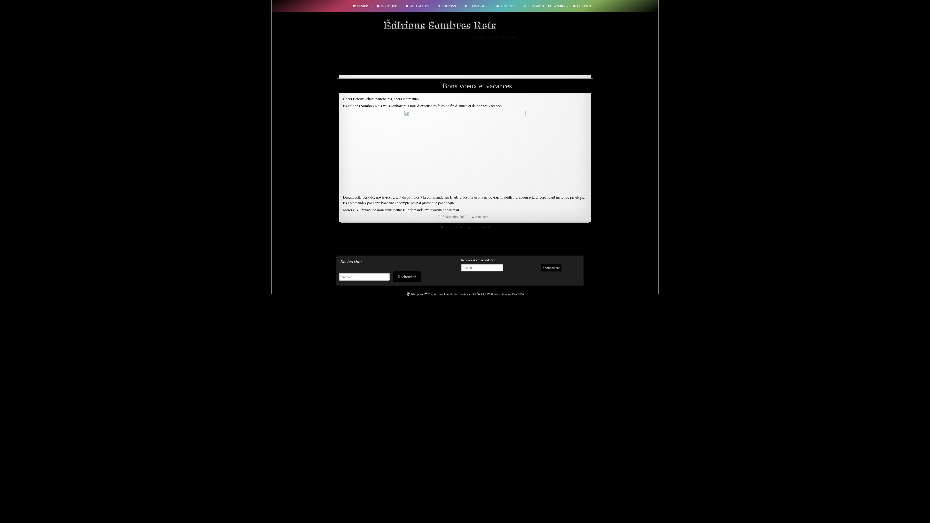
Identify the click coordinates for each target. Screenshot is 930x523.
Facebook (560, 6)
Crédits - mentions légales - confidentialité (452, 294)
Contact (584, 6)
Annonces (481, 216)
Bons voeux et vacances (477, 86)
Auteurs (508, 6)
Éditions (449, 6)
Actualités (419, 6)
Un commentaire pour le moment (467, 227)
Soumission (478, 6)
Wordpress (417, 294)
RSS (483, 294)
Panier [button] (362, 6)
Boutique (389, 6)
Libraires (536, 6)
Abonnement (551, 267)
